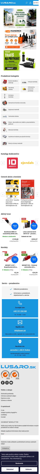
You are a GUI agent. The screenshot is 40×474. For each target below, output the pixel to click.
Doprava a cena (5, 398)
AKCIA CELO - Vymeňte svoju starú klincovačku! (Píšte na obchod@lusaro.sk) (12, 202)
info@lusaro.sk (20, 330)
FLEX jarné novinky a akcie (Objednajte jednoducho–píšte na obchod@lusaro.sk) (27, 202)
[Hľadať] (26, 3)
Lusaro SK (3, 383)
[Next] (37, 163)
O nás (2, 410)
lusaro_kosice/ (7, 383)
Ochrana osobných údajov (8, 396)
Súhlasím (28, 469)
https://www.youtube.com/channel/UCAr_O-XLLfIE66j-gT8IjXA (11, 383)
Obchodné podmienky (7, 393)
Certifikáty (4, 414)
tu (20, 458)
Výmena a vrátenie (6, 400)
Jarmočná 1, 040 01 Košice (20, 350)
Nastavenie (19, 463)
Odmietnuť (9, 469)
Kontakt (3, 417)
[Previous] (3, 163)
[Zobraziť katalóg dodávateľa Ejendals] (27, 163)
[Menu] (36, 3)
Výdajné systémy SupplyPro (9, 412)
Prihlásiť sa (5, 448)
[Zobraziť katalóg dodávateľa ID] (12, 163)
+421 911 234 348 (20, 311)
